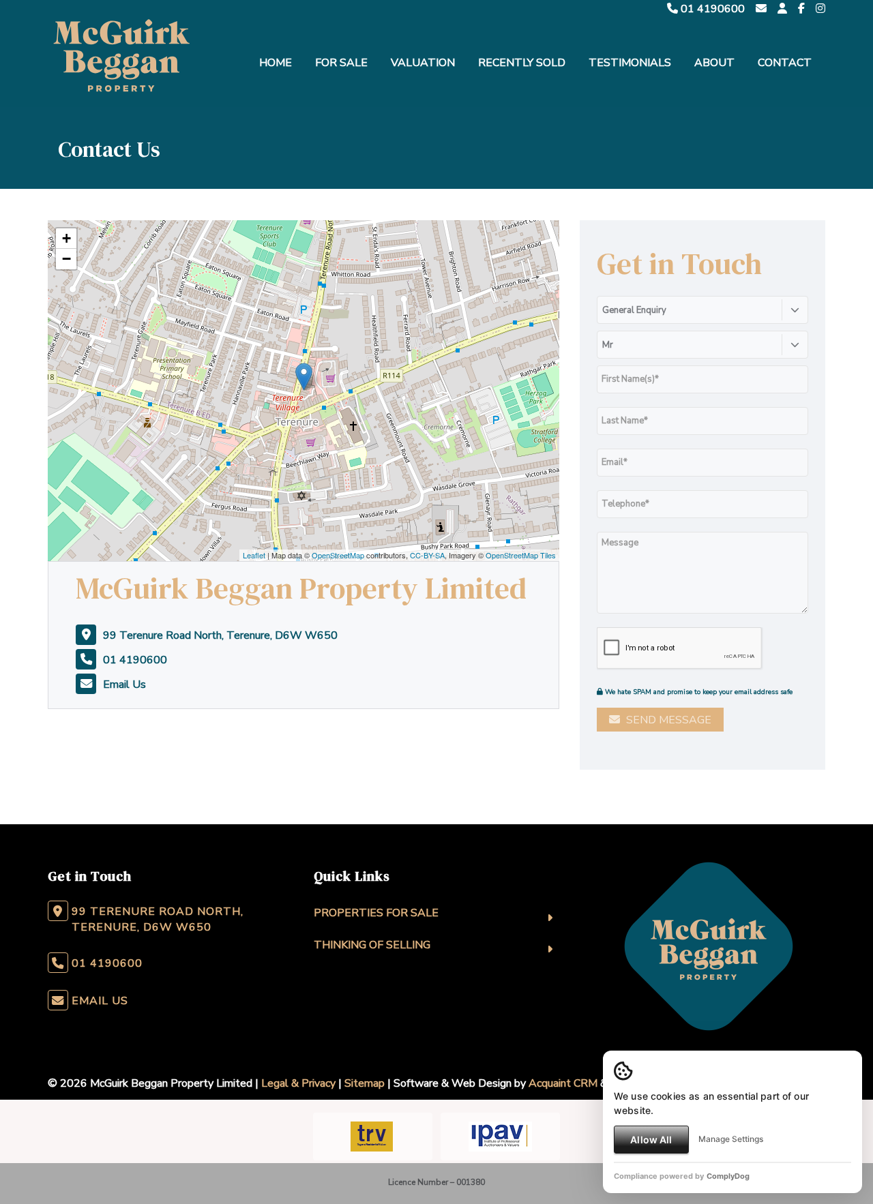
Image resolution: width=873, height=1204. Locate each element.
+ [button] (66, 238)
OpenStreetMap (338, 555)
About (714, 62)
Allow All (651, 1139)
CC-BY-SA (427, 555)
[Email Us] (761, 8)
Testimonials (630, 62)
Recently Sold (521, 62)
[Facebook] (801, 8)
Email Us (124, 684)
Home (275, 62)
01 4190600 (711, 8)
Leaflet (254, 555)
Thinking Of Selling (372, 944)
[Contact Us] (782, 8)
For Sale (341, 62)
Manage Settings (730, 1139)
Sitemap (364, 1083)
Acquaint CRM (563, 1083)
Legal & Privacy (298, 1083)
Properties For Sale (376, 912)
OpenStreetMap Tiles (521, 555)
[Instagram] (820, 8)
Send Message (667, 719)
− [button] (66, 258)
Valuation (423, 62)
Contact (785, 62)
